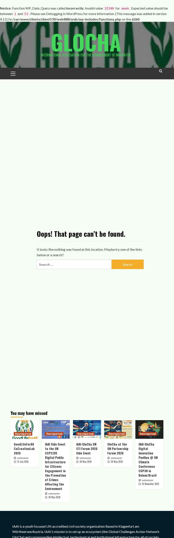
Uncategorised (23, 433)
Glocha (86, 42)
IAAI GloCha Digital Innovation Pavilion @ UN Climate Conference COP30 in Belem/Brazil (148, 459)
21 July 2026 (23, 461)
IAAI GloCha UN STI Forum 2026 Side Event (86, 448)
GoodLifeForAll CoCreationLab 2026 (24, 448)
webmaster (23, 458)
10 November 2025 (150, 484)
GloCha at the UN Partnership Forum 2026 (117, 448)
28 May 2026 (54, 497)
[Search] (160, 73)
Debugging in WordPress (64, 14)
